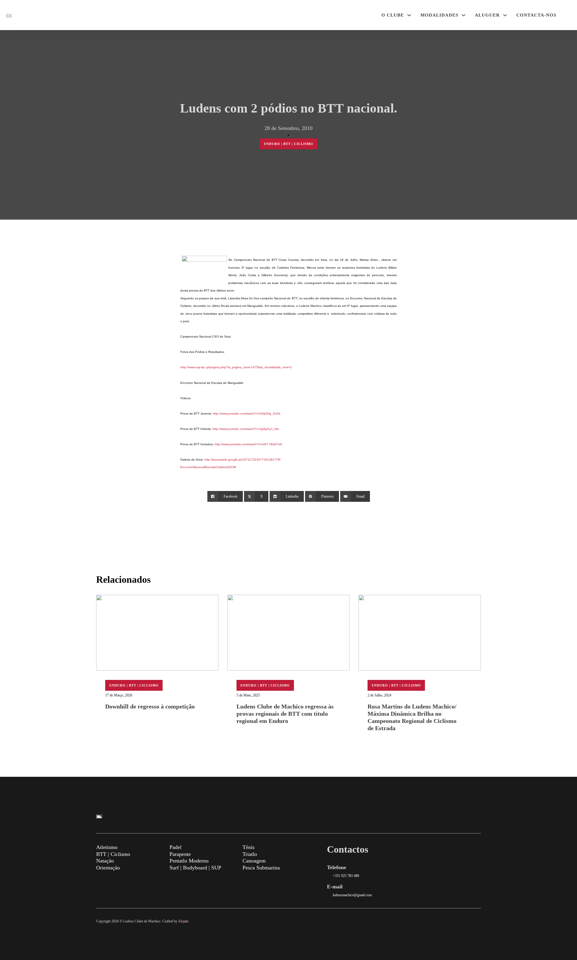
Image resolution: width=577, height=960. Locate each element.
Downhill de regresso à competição (150, 706)
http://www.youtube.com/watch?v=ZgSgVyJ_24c (245, 429)
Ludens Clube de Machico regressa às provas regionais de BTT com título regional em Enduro (285, 713)
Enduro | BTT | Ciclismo (288, 144)
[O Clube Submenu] (409, 15)
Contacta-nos (536, 15)
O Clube (392, 15)
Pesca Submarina (261, 868)
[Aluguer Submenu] (505, 15)
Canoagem (254, 861)
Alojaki (183, 921)
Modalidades (439, 15)
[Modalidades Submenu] (463, 15)
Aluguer (487, 15)
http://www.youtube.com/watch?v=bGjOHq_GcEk (246, 413)
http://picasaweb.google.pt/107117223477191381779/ (242, 459)
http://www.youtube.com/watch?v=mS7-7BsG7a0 (248, 444)
